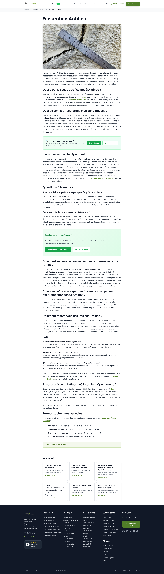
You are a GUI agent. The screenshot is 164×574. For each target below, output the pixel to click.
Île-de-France (67, 517)
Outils (55, 4)
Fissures (67, 4)
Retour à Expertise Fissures (57, 444)
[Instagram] (130, 531)
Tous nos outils (107, 517)
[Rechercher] (107, 4)
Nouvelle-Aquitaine (69, 525)
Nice (112, 389)
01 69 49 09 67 (118, 4)
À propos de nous (108, 545)
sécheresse (81, 97)
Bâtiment (97, 4)
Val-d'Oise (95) (87, 525)
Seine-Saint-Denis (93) (90, 523)
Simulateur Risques (109, 520)
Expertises (43, 4)
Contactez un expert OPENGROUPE (99, 178)
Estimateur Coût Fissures (110, 529)
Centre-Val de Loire (69, 544)
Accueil (26, 9)
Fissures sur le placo (50, 535)
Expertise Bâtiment (50, 517)
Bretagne (66, 536)
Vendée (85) (87, 533)
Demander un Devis (131, 524)
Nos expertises (81, 249)
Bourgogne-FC (68, 546)
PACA (65, 530)
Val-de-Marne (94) (89, 520)
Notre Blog (106, 554)
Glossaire (88, 4)
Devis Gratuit (132, 4)
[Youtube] (134, 531)
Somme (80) (87, 544)
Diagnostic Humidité (109, 526)
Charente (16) (87, 530)
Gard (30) (86, 528)
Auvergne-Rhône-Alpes (70, 520)
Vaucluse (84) (87, 541)
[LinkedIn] (127, 531)
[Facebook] (123, 531)
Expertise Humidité (50, 523)
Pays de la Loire (68, 538)
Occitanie (66, 523)
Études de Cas (107, 548)
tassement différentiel (77, 100)
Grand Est (66, 528)
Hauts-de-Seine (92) (89, 517)
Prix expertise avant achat (52, 529)
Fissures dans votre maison (52, 532)
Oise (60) (86, 536)
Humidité (77, 4)
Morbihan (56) (87, 546)
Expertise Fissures (38, 9)
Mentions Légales (108, 558)
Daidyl (138, 571)
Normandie (66, 541)
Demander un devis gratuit (58, 249)
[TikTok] (137, 531)
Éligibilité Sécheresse (109, 532)
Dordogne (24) (87, 538)
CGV (104, 561)
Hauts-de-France (68, 533)
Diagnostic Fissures (109, 523)
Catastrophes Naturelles (51, 526)
